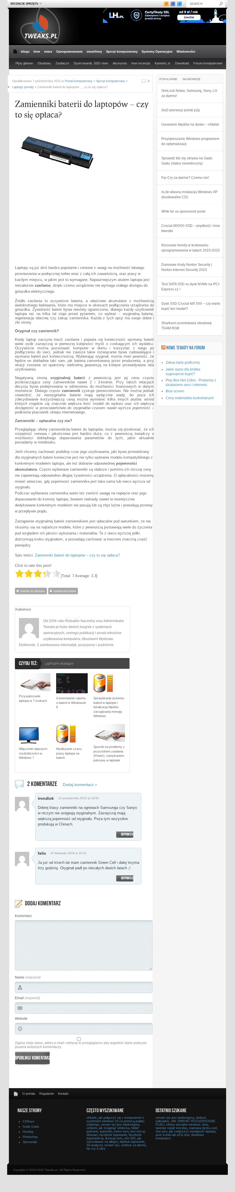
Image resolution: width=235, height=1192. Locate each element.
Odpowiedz (128, 835)
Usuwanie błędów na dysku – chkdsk (190, 124)
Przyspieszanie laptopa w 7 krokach (33, 698)
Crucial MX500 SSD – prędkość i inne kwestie (190, 228)
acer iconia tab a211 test (172, 1134)
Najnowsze (192, 79)
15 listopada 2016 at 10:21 (68, 853)
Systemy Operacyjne (157, 51)
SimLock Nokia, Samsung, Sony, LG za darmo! (189, 93)
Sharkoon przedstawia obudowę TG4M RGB (186, 325)
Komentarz (23, 916)
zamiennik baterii (65, 591)
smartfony (94, 51)
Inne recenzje (140, 63)
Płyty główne (24, 63)
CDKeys (28, 1121)
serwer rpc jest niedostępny (120, 1124)
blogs (25, 51)
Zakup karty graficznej (183, 363)
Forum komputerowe (207, 63)
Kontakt (63, 1093)
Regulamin (46, 1093)
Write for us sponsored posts (183, 211)
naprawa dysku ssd (203, 1128)
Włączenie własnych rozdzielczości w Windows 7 (33, 753)
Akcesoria (120, 63)
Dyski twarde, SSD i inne (91, 63)
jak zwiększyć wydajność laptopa (192, 1131)
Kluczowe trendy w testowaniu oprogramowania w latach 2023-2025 (190, 247)
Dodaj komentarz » (80, 784)
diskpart (92, 1134)
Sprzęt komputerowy (122, 51)
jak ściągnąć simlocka (114, 1128)
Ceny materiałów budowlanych (190, 398)
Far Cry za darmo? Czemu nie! (185, 178)
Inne (37, 51)
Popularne (168, 79)
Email (19, 998)
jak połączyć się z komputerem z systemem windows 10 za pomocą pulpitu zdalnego (115, 1121)
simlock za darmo (133, 1145)
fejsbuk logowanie (132, 1141)
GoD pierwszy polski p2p (180, 110)
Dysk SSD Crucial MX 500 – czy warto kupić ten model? (190, 306)
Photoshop (30, 1136)
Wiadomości (186, 51)
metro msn (121, 1131)
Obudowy (44, 63)
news (48, 51)
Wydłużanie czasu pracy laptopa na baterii (69, 753)
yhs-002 (130, 1138)
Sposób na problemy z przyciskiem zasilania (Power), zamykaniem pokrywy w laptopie (109, 753)
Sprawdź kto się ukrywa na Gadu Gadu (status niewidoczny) (186, 160)
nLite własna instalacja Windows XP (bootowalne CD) (189, 194)
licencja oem (113, 1138)
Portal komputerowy (79, 81)
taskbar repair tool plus (171, 1128)
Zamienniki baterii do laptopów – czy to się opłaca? (77, 555)
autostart (106, 1131)
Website (21, 1019)
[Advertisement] (63, 221)
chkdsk (92, 1117)
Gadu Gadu (31, 1126)
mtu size (161, 1131)
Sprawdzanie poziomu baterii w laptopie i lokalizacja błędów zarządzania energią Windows (108, 707)
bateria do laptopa (32, 591)
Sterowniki (30, 1142)
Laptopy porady (23, 87)
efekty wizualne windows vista (187, 1124)
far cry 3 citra (96, 1148)
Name (19, 977)
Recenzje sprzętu (23, 3)
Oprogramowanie (69, 51)
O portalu (28, 1093)
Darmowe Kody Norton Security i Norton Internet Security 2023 (186, 267)
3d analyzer (95, 1145)
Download (182, 63)
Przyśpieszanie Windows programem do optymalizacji (190, 141)
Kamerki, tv (163, 63)
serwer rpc (112, 1145)
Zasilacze (62, 63)
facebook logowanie (113, 1134)
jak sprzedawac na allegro (114, 1139)
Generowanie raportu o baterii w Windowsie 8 (71, 702)
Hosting (28, 1131)
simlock (92, 1128)
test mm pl (137, 1131)
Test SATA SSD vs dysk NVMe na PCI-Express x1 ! (190, 286)
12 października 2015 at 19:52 (78, 798)
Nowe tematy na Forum (185, 348)
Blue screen (175, 391)
